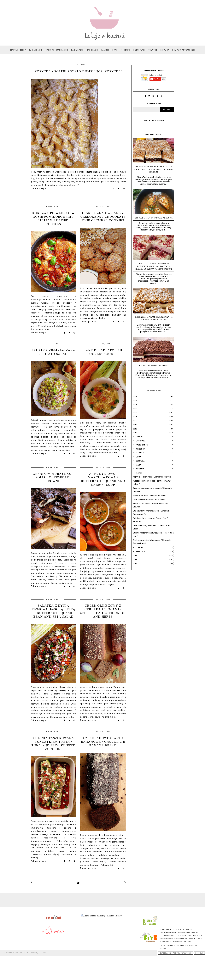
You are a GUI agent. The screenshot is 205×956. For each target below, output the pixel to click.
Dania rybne (77, 50)
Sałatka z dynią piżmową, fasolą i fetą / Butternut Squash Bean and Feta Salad (53, 610)
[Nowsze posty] (31, 882)
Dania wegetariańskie (57, 50)
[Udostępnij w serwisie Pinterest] (124, 189)
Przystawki (139, 50)
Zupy (114, 50)
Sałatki (105, 50)
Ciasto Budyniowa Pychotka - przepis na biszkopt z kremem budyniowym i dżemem (154, 169)
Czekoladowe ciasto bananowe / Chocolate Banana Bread (103, 741)
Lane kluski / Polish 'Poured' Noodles (103, 352)
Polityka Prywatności (183, 50)
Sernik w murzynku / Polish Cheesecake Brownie (53, 477)
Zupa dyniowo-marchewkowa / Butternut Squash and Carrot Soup (103, 479)
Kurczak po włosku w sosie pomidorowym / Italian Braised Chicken (53, 218)
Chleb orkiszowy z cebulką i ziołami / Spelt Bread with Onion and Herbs (103, 610)
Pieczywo (125, 50)
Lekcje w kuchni (30, 953)
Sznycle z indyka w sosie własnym (154, 217)
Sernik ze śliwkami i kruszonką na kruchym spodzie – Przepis (154, 318)
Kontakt (165, 50)
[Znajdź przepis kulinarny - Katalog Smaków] (101, 916)
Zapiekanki (92, 50)
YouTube (153, 50)
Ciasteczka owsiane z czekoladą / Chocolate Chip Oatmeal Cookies (103, 216)
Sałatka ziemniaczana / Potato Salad (53, 352)
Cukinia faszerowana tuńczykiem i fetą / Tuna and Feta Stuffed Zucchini (53, 743)
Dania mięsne (35, 50)
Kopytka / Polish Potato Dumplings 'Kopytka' (78, 71)
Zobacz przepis (38, 188)
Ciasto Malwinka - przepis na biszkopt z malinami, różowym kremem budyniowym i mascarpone (154, 266)
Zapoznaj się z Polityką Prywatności (175, 953)
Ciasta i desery (18, 50)
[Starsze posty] (125, 882)
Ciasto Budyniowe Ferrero (153, 365)
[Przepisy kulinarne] (150, 926)
